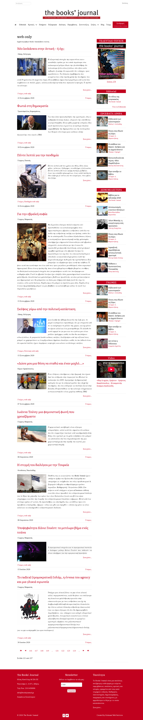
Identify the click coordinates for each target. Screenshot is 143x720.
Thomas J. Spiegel (114, 152)
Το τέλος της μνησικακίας (113, 98)
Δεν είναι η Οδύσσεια (113, 342)
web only (27, 94)
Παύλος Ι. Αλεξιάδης (115, 124)
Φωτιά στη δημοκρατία (32, 105)
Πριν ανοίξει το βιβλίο (114, 172)
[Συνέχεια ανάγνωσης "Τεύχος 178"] (111, 61)
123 (68, 651)
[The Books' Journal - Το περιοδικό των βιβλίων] (71, 13)
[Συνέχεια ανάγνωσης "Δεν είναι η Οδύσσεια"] (102, 343)
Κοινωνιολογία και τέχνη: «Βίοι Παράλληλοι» (116, 160)
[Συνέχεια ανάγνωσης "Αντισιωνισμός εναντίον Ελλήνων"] (102, 211)
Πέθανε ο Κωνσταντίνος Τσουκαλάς (114, 266)
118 (41, 651)
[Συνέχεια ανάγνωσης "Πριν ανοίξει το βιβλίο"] (102, 175)
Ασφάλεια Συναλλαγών (26, 697)
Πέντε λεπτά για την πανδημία (38, 155)
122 (62, 651)
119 (47, 651)
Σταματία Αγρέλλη (114, 346)
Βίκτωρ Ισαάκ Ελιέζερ (115, 258)
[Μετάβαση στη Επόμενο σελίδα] (83, 651)
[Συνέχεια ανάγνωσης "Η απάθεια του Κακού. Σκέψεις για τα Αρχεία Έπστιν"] (102, 148)
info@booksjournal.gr (25, 693)
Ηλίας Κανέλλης (113, 271)
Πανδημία (28, 202)
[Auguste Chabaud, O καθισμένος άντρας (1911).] (31, 181)
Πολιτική (27, 351)
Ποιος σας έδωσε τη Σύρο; (115, 132)
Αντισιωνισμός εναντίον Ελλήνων (116, 208)
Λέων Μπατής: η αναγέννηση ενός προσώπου (116, 223)
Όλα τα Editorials (119, 107)
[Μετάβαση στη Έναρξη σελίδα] (21, 651)
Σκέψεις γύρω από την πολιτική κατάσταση (46, 309)
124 (74, 651)
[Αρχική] (17, 24)
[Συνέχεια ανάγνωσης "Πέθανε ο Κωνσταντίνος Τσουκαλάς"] (102, 267)
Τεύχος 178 (111, 82)
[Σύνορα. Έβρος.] (31, 483)
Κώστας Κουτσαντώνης (115, 165)
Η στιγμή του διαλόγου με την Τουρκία (43, 464)
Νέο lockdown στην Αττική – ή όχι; (40, 48)
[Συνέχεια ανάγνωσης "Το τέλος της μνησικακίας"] (102, 99)
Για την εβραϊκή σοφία (32, 214)
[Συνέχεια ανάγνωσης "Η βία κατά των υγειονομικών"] (102, 121)
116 (30, 651)
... (52, 651)
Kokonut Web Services (114, 715)
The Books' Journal (114, 102)
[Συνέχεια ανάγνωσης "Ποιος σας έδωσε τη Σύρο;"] (102, 134)
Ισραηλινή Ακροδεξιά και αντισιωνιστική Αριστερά (114, 251)
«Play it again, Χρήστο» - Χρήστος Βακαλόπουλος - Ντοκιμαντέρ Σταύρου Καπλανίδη (111, 383)
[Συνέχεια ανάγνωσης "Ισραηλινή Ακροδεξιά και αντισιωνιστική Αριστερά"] (102, 252)
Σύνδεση (125, 3)
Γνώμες (21, 94)
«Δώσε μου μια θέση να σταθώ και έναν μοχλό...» (50, 363)
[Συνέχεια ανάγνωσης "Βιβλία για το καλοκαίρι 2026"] (102, 197)
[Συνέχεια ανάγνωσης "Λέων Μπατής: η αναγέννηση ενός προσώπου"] (102, 224)
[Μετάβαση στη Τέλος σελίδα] (88, 651)
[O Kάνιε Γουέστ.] (31, 551)
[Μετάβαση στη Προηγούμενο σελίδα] (25, 651)
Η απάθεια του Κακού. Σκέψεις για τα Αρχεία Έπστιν (116, 147)
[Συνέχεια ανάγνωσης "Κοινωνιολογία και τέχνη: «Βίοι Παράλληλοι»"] (102, 161)
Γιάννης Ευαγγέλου (114, 228)
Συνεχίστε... (87, 90)
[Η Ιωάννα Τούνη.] (31, 434)
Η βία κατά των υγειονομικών (114, 120)
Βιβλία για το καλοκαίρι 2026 (114, 196)
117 (36, 651)
